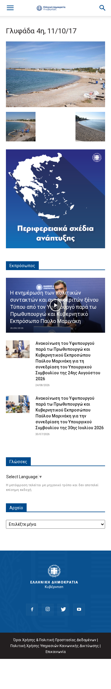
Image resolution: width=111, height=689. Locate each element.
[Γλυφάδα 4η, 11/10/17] (55, 105)
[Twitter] (63, 609)
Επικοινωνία (56, 652)
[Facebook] (32, 609)
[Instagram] (48, 609)
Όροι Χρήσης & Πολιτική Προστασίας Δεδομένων (54, 640)
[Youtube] (79, 609)
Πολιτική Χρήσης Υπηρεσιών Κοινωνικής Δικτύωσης (54, 646)
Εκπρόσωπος (22, 265)
